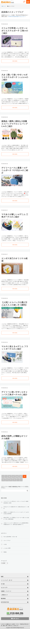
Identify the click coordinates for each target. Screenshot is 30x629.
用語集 (5, 552)
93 (10, 479)
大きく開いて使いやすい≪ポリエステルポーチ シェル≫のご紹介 (14, 77)
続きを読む (15, 61)
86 (9, 476)
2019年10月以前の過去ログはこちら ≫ (17, 16)
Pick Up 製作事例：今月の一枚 (10, 536)
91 (3, 479)
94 (14, 479)
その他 (5, 544)
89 (20, 476)
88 (17, 476)
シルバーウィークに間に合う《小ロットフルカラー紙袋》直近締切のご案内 (16, 502)
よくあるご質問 (7, 548)
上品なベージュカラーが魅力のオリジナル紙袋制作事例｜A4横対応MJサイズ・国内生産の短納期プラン (16, 523)
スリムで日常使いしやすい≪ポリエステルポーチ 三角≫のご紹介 (14, 30)
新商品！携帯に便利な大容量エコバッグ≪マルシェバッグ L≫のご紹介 (14, 123)
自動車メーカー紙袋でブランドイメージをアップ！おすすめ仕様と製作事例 (16, 513)
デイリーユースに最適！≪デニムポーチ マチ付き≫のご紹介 (14, 170)
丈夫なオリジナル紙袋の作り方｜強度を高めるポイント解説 (16, 507)
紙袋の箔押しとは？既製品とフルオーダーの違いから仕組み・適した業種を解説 (16, 518)
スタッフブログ (7, 540)
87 (13, 476)
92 (7, 479)
